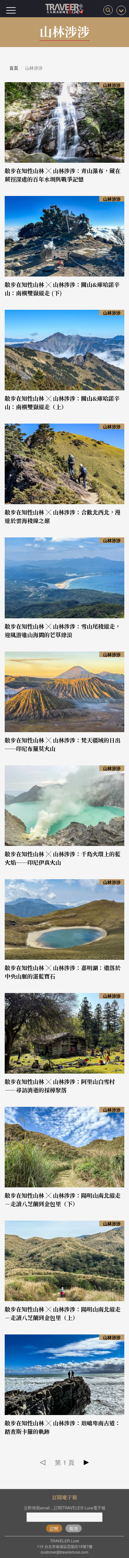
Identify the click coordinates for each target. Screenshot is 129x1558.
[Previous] (43, 1462)
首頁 (13, 68)
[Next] (86, 1462)
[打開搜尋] (108, 10)
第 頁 (65, 1462)
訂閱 (54, 1528)
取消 (74, 1528)
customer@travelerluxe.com (64, 1552)
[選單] (11, 10)
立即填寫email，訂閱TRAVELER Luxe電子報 (65, 1508)
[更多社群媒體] (121, 10)
